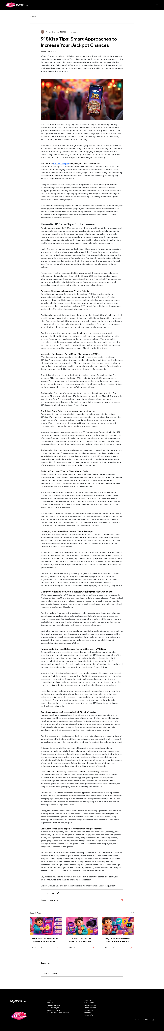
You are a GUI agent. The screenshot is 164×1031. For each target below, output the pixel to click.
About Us (50, 1003)
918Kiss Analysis (53, 1008)
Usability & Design (90, 1005)
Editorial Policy (89, 1010)
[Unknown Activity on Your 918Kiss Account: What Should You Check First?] (46, 926)
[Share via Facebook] (42, 893)
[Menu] (157, 5)
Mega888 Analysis (53, 1010)
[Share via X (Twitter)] (47, 893)
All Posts (33, 17)
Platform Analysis (53, 1005)
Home (49, 1000)
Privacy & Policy (89, 1015)
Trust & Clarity (89, 1003)
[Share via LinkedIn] (53, 893)
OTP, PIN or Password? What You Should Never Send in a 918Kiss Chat (80, 940)
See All (132, 912)
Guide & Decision (90, 1008)
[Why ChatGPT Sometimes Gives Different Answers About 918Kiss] (118, 926)
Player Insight (88, 1000)
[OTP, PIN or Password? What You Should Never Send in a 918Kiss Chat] (82, 926)
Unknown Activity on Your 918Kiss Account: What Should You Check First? (45, 940)
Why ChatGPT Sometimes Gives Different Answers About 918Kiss (117, 940)
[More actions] (122, 32)
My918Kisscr (22, 5)
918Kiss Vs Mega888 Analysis (58, 1013)
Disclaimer (88, 1013)
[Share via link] (58, 893)
